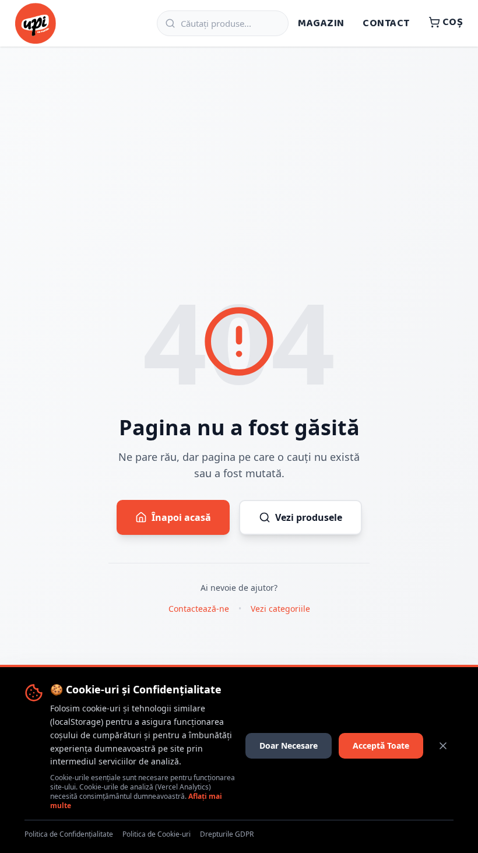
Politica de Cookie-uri (156, 834)
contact (386, 23)
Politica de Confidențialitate (68, 834)
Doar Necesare (288, 745)
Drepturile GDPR (227, 834)
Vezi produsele (308, 517)
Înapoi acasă (181, 517)
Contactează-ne (198, 608)
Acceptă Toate (381, 745)
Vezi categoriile (280, 608)
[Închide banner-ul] (443, 745)
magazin (321, 23)
